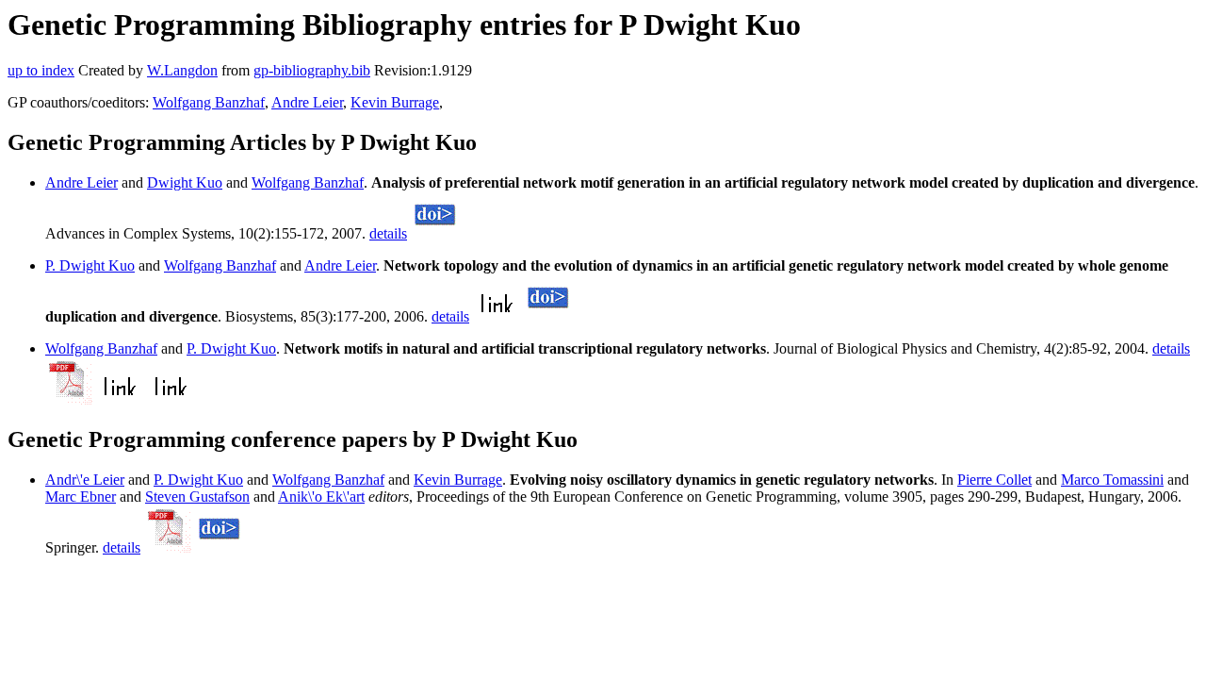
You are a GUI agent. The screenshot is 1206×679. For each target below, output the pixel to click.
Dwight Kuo (184, 182)
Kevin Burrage (394, 102)
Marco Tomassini (1112, 480)
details (388, 233)
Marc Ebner (80, 497)
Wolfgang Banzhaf (209, 102)
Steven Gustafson (197, 497)
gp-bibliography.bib (311, 70)
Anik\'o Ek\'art (321, 497)
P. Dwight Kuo (90, 265)
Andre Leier (307, 102)
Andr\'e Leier (84, 480)
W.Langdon (182, 70)
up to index (41, 70)
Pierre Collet (994, 480)
